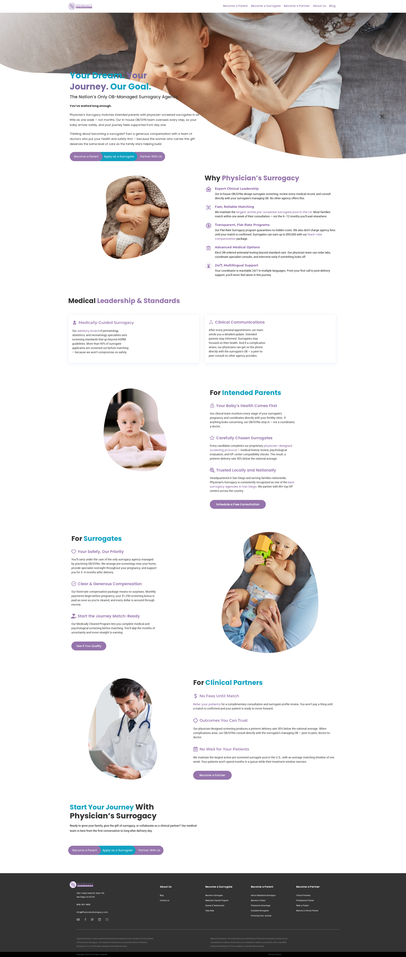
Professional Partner (305, 900)
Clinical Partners (303, 895)
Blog (332, 6)
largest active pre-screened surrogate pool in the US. (274, 212)
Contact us (164, 900)
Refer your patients (207, 704)
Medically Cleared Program (217, 900)
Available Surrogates (260, 911)
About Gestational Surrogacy (263, 895)
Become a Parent (235, 6)
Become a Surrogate (266, 6)
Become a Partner (297, 6)
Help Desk (209, 911)
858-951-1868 (83, 904)
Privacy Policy (274, 954)
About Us (319, 6)
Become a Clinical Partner (307, 911)
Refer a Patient (302, 905)
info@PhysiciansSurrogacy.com (92, 912)
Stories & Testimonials (214, 905)
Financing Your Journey (261, 916)
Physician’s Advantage (260, 905)
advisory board (88, 331)
